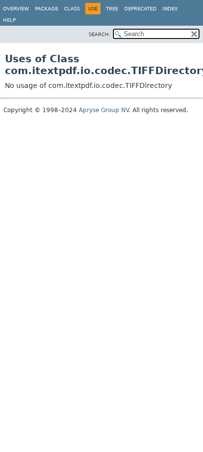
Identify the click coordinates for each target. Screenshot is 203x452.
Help (9, 20)
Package (46, 8)
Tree (112, 8)
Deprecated (140, 8)
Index (170, 8)
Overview (16, 8)
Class (72, 8)
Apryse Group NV (104, 110)
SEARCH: (99, 34)
